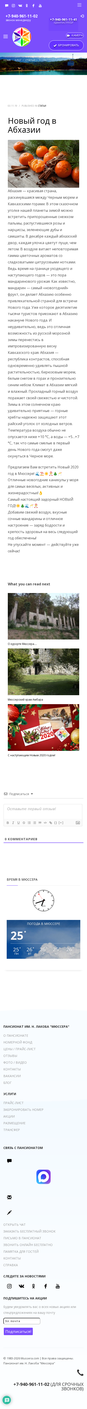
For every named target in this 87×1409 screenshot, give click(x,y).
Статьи (42, 105)
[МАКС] (6, 5)
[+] (61, 822)
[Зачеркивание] (23, 822)
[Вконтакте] (20, 5)
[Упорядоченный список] (29, 822)
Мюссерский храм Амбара (25, 699)
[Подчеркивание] (18, 822)
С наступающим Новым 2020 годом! (31, 755)
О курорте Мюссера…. (22, 644)
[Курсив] (13, 822)
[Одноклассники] (26, 5)
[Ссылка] (50, 822)
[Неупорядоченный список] (34, 822)
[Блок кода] (45, 822)
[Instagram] (13, 5)
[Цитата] (39, 822)
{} (55, 822)
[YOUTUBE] (40, 5)
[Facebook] (33, 5)
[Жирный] (7, 822)
